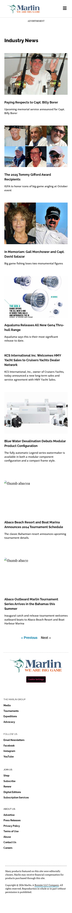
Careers (7, 847)
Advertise (9, 815)
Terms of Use (11, 831)
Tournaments (11, 711)
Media (7, 705)
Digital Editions (12, 792)
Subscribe (9, 781)
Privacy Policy (11, 826)
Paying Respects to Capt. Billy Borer (31, 102)
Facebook (9, 745)
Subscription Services (16, 797)
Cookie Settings (36, 679)
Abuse (7, 836)
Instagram (9, 751)
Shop (6, 775)
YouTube (8, 756)
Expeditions (10, 716)
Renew (7, 786)
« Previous (29, 638)
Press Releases (12, 820)
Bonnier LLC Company (47, 885)
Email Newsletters (13, 740)
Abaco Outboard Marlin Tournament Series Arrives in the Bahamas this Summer (31, 603)
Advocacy (9, 722)
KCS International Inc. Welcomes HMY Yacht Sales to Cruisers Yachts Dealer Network (32, 360)
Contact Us (9, 842)
